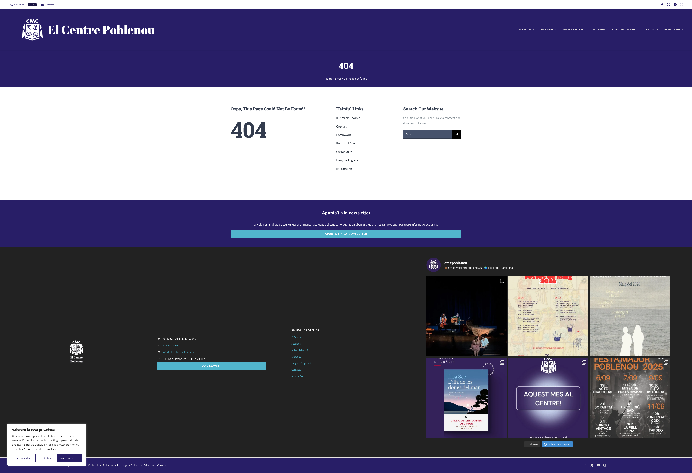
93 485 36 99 (170, 345)
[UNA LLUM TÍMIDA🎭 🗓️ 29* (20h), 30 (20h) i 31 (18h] (630, 316)
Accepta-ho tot (69, 458)
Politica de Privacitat (142, 465)
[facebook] (662, 4)
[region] (46, 445)
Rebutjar (46, 458)
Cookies (161, 465)
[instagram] (681, 4)
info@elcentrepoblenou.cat (179, 352)
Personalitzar (24, 458)
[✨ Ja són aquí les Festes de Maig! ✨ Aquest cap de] (548, 316)
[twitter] (668, 4)
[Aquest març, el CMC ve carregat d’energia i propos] (548, 398)
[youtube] (675, 4)
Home (328, 78)
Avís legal (122, 465)
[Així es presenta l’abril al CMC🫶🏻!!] (466, 398)
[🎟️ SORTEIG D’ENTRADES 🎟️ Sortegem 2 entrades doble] (466, 316)
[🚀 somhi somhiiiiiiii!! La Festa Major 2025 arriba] (630, 398)
